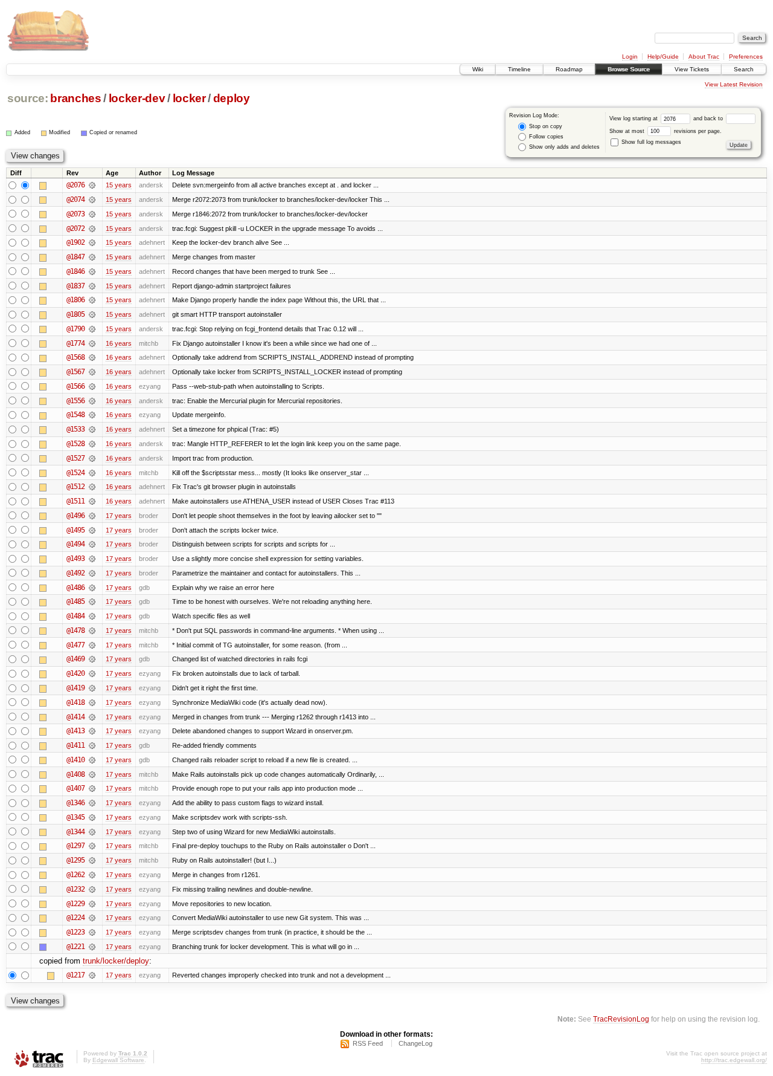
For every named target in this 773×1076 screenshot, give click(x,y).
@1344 (75, 832)
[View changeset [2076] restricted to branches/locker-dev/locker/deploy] (92, 185)
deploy (231, 98)
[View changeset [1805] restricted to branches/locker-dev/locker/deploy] (92, 314)
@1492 (75, 573)
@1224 (75, 917)
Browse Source (629, 69)
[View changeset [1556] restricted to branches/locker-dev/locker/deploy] (92, 401)
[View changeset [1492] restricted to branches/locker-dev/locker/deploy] (92, 573)
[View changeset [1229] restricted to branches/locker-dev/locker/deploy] (92, 903)
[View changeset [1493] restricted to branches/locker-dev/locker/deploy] (92, 558)
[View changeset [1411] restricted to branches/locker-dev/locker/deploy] (92, 745)
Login (630, 56)
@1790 (75, 329)
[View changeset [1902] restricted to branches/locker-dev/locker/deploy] (92, 242)
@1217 (75, 975)
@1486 (75, 587)
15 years (119, 185)
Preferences (746, 56)
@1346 (75, 803)
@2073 (75, 214)
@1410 (75, 760)
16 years (119, 343)
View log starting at (634, 118)
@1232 (75, 889)
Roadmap (569, 69)
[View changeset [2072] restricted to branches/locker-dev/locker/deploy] (92, 228)
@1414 (75, 717)
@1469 (75, 659)
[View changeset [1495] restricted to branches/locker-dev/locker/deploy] (92, 530)
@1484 (75, 616)
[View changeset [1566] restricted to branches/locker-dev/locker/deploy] (92, 386)
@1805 (75, 314)
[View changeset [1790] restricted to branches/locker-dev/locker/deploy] (92, 329)
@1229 (75, 903)
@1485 (75, 601)
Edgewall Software (118, 1060)
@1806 (75, 300)
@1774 (75, 343)
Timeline (519, 69)
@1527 (75, 458)
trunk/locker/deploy (116, 960)
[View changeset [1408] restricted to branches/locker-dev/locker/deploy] (92, 774)
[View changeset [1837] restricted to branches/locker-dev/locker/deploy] (92, 286)
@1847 (75, 257)
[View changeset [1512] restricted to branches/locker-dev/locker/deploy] (92, 486)
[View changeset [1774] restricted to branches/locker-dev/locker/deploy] (92, 343)
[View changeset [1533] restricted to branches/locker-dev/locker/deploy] (92, 429)
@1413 (75, 731)
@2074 (75, 199)
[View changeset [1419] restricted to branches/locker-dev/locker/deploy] (92, 688)
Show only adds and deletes (563, 147)
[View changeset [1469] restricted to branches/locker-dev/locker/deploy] (92, 659)
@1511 (75, 501)
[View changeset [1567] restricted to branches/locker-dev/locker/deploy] (92, 372)
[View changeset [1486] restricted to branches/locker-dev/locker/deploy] (92, 587)
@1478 (75, 630)
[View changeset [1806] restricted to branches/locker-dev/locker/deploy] (92, 300)
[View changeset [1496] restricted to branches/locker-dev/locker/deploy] (92, 515)
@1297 (75, 845)
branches (75, 98)
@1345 (75, 817)
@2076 (75, 185)
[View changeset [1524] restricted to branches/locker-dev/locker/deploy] (92, 472)
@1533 (75, 429)
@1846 (75, 271)
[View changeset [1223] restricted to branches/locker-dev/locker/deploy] (92, 932)
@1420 (75, 673)
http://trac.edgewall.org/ (734, 1060)
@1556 (75, 401)
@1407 (75, 788)
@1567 (75, 372)
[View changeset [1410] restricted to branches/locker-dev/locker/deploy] (92, 760)
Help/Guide (663, 56)
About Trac (703, 56)
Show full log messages (650, 142)
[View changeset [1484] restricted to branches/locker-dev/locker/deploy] (92, 616)
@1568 (75, 357)
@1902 (75, 242)
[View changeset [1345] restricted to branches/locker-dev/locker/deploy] (92, 817)
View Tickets (692, 69)
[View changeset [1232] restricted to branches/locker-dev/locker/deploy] (92, 889)
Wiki (477, 69)
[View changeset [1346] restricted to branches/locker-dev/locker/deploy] (92, 803)
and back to (709, 118)
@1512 (75, 486)
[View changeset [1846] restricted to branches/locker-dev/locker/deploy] (92, 271)
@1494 (75, 544)
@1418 (75, 702)
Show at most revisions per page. (665, 131)
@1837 (75, 286)
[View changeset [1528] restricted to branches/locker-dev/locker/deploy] (92, 443)
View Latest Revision (734, 84)
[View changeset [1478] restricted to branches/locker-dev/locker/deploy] (92, 630)
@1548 (75, 414)
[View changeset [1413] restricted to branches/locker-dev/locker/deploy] (92, 731)
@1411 (75, 745)
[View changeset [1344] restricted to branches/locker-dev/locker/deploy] (92, 832)
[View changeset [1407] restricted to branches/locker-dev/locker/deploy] (92, 788)
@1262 (75, 874)
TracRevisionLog (621, 1019)
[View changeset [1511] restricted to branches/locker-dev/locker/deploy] (92, 501)
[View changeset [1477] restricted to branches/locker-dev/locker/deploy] (92, 645)
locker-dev (137, 98)
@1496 (75, 515)
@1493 (75, 558)
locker (189, 98)
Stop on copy (544, 126)
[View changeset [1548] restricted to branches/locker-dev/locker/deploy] (92, 414)
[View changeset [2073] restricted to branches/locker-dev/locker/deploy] (92, 214)
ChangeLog (415, 1043)
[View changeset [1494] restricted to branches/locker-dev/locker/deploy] (92, 544)
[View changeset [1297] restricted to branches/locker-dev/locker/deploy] (92, 845)
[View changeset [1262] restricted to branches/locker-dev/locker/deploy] (92, 874)
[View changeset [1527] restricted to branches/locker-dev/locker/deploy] (92, 458)
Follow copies (545, 137)
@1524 (75, 472)
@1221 (75, 946)
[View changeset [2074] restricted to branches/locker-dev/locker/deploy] (92, 199)
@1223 (75, 932)
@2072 (75, 228)
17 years (119, 515)
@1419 (75, 688)
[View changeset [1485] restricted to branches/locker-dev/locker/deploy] (92, 601)
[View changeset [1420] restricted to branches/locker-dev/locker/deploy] (92, 673)
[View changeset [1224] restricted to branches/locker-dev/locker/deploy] (92, 917)
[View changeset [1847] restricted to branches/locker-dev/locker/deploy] (92, 257)
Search (744, 69)
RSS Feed (368, 1043)
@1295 (75, 860)
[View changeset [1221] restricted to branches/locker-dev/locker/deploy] (92, 946)
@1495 (75, 530)
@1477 (75, 645)
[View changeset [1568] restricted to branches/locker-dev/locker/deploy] (92, 357)
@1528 (75, 443)
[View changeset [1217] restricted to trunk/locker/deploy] (92, 975)
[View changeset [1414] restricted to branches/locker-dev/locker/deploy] (92, 717)
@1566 (75, 386)
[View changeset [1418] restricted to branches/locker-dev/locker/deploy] (92, 702)
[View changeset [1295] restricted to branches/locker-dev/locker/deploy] (92, 860)
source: (27, 98)
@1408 (75, 774)
